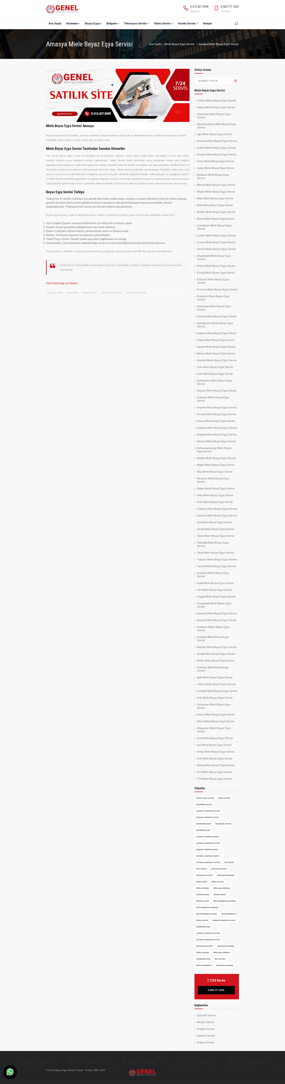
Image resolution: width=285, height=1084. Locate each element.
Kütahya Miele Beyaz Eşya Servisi (217, 427)
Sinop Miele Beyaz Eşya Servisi (215, 529)
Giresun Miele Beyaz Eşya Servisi (217, 316)
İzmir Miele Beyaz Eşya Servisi (215, 367)
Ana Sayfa (54, 23)
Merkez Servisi (205, 1022)
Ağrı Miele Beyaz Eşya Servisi (214, 134)
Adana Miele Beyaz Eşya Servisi (216, 107)
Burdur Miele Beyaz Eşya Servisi (216, 212)
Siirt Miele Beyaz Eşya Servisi (214, 522)
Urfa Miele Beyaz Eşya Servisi (214, 758)
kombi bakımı (219, 894)
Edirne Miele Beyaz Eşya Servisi (216, 266)
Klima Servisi (162, 23)
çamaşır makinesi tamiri (207, 836)
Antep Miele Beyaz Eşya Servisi (215, 751)
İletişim (207, 23)
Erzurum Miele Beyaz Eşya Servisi (217, 289)
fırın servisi (201, 869)
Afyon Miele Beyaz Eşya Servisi (215, 721)
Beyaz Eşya (92, 23)
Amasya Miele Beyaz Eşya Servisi (217, 141)
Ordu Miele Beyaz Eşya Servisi (215, 495)
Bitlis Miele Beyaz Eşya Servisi (215, 198)
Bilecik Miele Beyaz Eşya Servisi (216, 184)
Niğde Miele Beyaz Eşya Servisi (216, 488)
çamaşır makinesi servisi (111, 293)
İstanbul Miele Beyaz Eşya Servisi (217, 360)
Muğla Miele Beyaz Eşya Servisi (216, 465)
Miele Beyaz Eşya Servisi (180, 44)
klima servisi (72, 293)
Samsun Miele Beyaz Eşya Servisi (217, 515)
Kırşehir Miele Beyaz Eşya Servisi (217, 407)
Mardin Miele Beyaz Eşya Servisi (216, 458)
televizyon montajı (225, 875)
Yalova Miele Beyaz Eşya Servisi (216, 684)
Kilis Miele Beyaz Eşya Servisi (215, 697)
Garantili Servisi (206, 1015)
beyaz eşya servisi (55, 293)
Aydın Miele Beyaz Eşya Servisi (215, 168)
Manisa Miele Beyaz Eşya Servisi (216, 441)
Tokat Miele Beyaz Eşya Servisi (215, 552)
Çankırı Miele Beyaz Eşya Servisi (216, 235)
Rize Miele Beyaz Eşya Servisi (215, 502)
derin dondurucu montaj (224, 901)
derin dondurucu (229, 914)
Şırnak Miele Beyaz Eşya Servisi (216, 653)
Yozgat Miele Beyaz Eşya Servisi (216, 596)
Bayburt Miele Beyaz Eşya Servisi (217, 620)
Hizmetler (72, 23)
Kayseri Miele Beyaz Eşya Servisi (216, 390)
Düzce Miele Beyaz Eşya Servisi (216, 714)
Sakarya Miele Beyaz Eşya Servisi (217, 508)
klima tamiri (201, 882)
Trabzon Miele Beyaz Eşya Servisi (217, 559)
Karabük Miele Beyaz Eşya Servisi (217, 691)
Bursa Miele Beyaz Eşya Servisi (215, 218)
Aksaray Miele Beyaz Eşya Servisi (217, 613)
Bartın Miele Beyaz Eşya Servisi (215, 660)
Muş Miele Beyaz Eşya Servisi (214, 471)
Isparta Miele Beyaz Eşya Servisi (216, 346)
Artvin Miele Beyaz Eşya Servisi (215, 161)
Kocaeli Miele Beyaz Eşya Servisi (216, 414)
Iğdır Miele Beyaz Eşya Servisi (215, 677)
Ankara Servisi (205, 1042)
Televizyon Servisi (135, 23)
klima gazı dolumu (221, 888)
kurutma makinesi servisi (208, 862)
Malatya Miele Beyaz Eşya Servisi (217, 434)
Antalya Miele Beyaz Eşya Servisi (216, 154)
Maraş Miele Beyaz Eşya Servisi (216, 765)
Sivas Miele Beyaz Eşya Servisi (215, 535)
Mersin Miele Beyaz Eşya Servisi (216, 353)
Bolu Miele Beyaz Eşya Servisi (215, 205)
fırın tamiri (229, 862)
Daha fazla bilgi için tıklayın (62, 283)
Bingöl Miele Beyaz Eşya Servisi (216, 191)
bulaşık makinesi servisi (136, 293)
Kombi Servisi (187, 23)
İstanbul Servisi (206, 1035)
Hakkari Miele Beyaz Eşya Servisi (217, 333)
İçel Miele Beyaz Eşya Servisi (214, 745)
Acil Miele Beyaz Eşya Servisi (214, 772)
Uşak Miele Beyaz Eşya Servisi (215, 583)
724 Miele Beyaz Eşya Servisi (214, 778)
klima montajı (202, 888)
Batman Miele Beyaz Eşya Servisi (217, 647)
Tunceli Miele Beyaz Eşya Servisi (216, 566)
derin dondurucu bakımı (207, 907)
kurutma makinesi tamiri (207, 856)
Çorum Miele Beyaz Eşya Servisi (216, 242)
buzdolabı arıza (203, 830)
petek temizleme (204, 965)
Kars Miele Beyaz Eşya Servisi (215, 373)
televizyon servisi (204, 875)
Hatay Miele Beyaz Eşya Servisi (215, 340)
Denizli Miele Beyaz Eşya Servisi (216, 249)
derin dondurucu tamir (206, 914)
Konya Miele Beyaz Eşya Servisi (216, 421)
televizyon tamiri (219, 869)
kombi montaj (202, 894)
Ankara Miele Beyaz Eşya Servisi (216, 147)
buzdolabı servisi (89, 293)
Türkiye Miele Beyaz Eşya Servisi (216, 100)
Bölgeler (112, 23)
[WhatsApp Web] (10, 1072)
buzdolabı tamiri (203, 824)
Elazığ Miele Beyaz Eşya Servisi (216, 272)
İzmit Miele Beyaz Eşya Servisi (215, 738)
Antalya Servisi (206, 1029)
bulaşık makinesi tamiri (207, 849)
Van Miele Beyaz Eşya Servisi (214, 589)
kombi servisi (202, 901)
